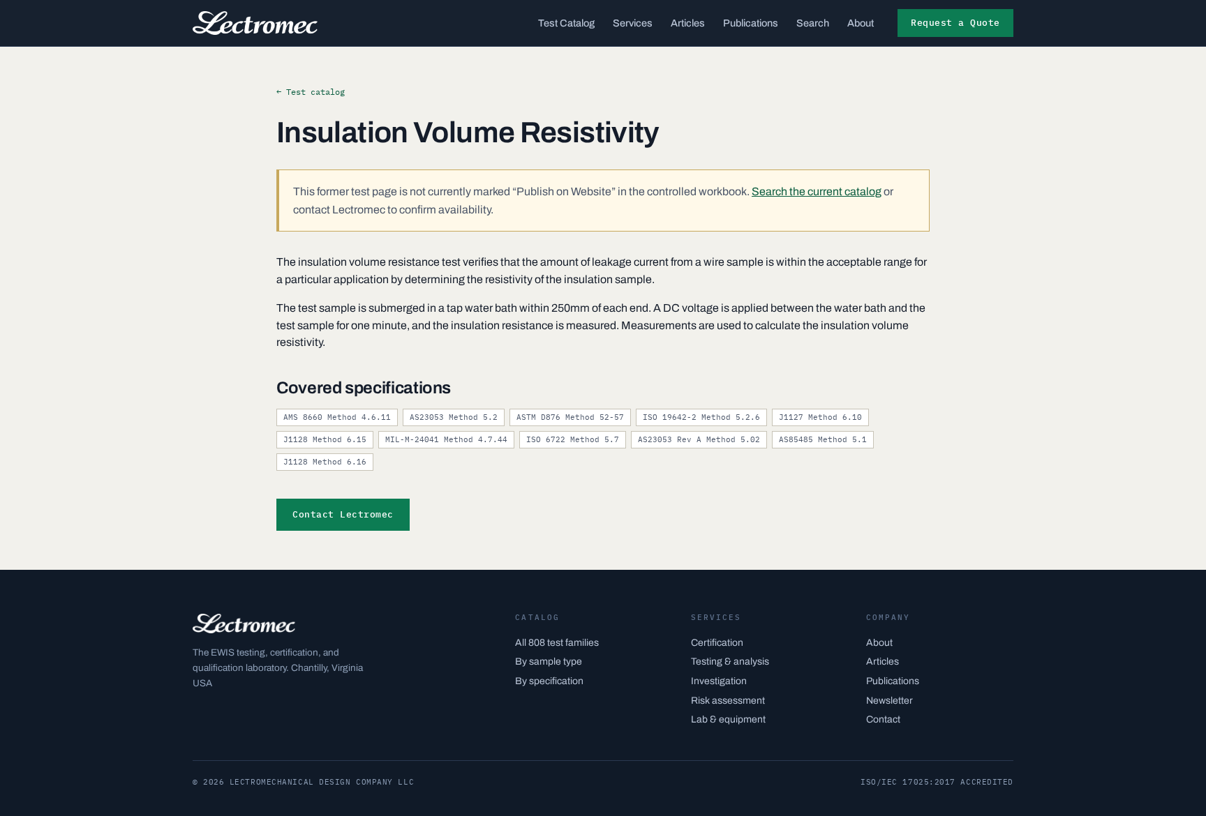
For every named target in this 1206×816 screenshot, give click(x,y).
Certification (717, 642)
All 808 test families (557, 642)
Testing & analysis (730, 661)
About (860, 23)
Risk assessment (728, 700)
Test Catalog (566, 23)
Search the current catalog (816, 191)
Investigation (719, 681)
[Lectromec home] (255, 23)
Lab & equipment (728, 719)
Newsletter (889, 700)
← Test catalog (310, 91)
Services (633, 23)
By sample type (548, 661)
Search (812, 23)
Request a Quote (955, 23)
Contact (883, 719)
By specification (549, 681)
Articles (688, 23)
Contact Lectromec (343, 514)
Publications (750, 23)
